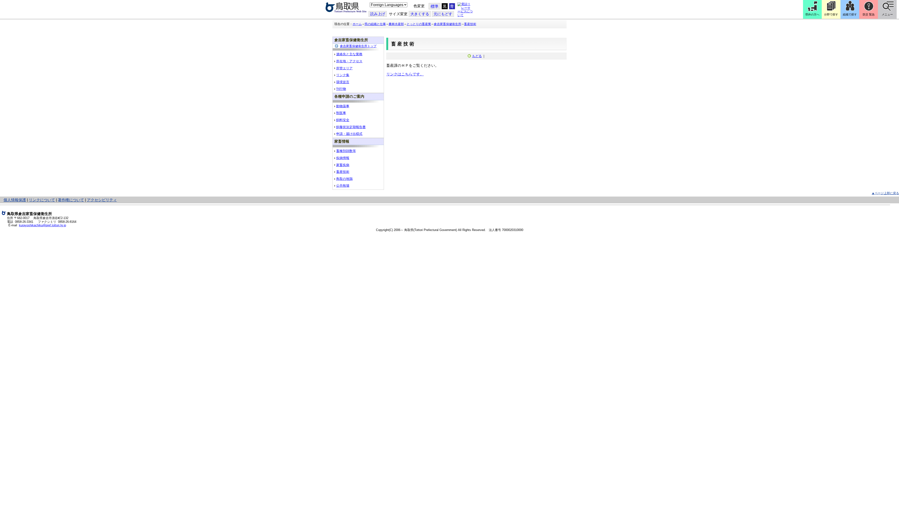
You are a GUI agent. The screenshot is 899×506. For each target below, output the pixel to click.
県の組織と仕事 (375, 24)
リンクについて (42, 200)
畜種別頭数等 (346, 151)
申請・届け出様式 (349, 134)
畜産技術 (470, 24)
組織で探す (850, 14)
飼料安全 (342, 120)
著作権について (71, 200)
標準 (434, 6)
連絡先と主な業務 (349, 54)
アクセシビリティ (102, 200)
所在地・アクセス (349, 61)
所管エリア (344, 68)
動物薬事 (342, 106)
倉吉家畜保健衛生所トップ (358, 46)
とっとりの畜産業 (419, 24)
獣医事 (341, 113)
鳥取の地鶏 (344, 179)
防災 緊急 (869, 14)
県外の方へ (812, 14)
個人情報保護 (15, 200)
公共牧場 (342, 185)
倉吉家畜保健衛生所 (447, 24)
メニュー (887, 14)
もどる (477, 56)
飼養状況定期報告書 (351, 127)
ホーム (357, 24)
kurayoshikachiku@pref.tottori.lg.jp (42, 225)
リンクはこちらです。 (405, 74)
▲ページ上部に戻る (885, 193)
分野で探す (831, 14)
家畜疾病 (342, 165)
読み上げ (377, 14)
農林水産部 (396, 24)
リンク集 (342, 75)
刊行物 (341, 89)
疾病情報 (342, 158)
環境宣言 (342, 82)
